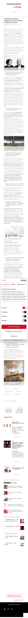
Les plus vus (7, 482)
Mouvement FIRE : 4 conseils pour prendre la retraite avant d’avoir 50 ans (16, 505)
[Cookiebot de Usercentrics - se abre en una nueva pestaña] (20, 280)
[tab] (7, 482)
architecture (7, 388)
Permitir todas (14, 326)
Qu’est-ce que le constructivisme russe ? (15, 493)
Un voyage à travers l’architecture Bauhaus (15, 499)
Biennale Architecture (9, 391)
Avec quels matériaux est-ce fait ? (18, 423)
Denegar (14, 336)
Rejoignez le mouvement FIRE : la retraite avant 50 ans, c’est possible (15, 487)
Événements (14, 24)
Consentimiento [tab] (5, 284)
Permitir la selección (14, 331)
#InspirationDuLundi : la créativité (18, 468)
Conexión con (18, 391)
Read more (17, 436)
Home (19, 24)
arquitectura (15, 388)
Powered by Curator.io (19, 600)
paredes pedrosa (18, 394)
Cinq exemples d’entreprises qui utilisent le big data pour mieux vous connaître (15, 511)
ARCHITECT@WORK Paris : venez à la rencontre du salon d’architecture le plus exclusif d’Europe (18, 445)
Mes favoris (14, 482)
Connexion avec (7, 24)
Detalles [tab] (13, 284)
